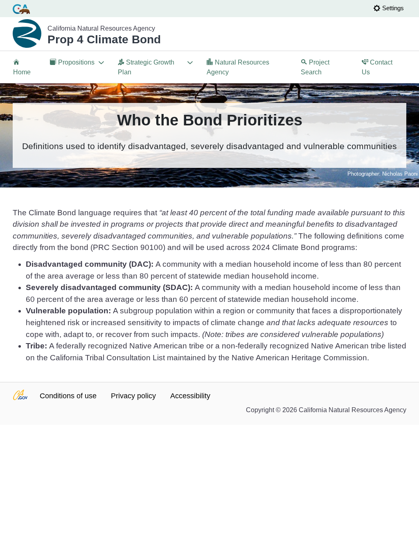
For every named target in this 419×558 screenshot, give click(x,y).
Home (22, 72)
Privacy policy (133, 396)
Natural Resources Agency (238, 67)
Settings (393, 7)
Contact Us (377, 67)
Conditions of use (68, 396)
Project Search (315, 67)
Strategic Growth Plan (146, 67)
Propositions (72, 67)
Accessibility (190, 396)
